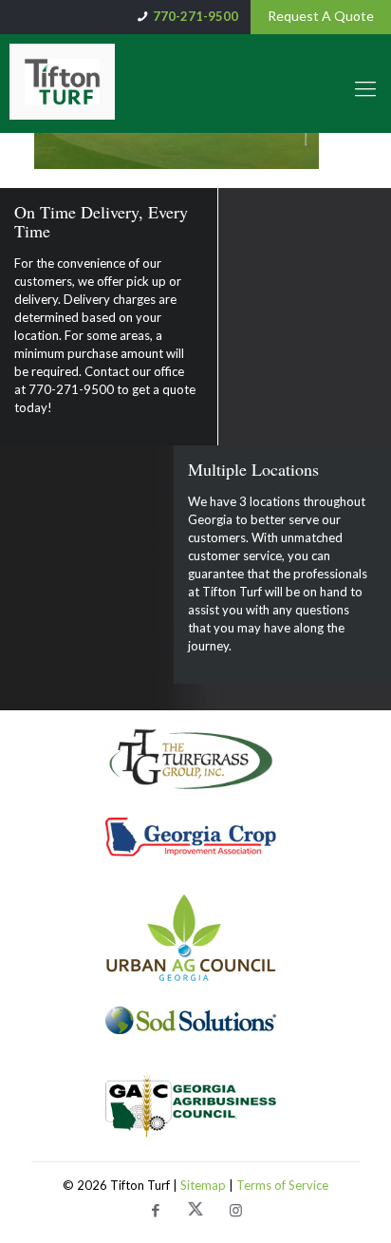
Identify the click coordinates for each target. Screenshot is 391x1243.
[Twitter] (195, 1211)
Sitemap (204, 1185)
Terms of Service (282, 1185)
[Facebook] (155, 1211)
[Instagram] (235, 1211)
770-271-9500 (195, 16)
